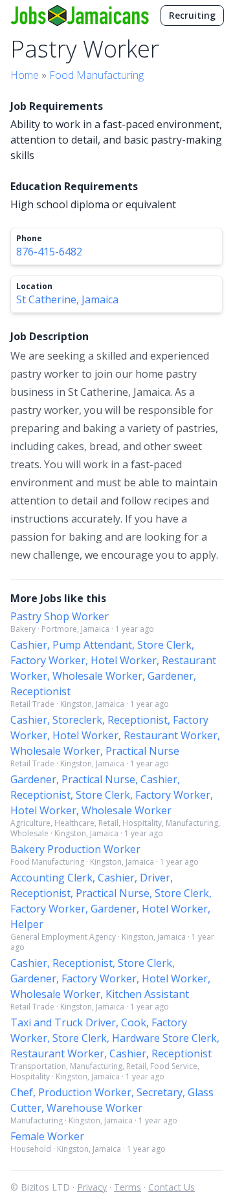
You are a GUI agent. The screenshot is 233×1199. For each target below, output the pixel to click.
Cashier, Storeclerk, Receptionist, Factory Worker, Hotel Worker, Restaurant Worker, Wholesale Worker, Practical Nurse (115, 735)
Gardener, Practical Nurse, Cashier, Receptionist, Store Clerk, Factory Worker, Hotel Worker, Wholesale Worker (111, 794)
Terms (127, 1187)
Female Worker (47, 1136)
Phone (29, 238)
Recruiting (192, 15)
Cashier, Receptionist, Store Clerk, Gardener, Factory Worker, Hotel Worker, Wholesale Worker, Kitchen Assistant (110, 978)
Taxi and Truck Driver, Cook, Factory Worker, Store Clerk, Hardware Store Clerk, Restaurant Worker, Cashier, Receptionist (114, 1038)
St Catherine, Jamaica (67, 299)
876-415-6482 (49, 251)
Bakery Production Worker (75, 849)
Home (24, 75)
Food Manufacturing (96, 75)
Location (34, 286)
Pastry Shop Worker (59, 616)
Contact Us (171, 1187)
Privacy (92, 1187)
